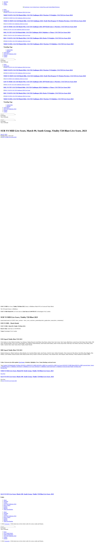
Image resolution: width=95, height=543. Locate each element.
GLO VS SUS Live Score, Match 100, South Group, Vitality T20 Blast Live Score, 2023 (27, 494)
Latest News (6, 52)
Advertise (6, 1)
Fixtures (5, 55)
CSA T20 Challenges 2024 (10, 54)
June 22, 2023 (4, 134)
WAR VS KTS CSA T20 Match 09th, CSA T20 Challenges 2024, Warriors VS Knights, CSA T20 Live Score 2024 (38, 15)
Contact (5, 4)
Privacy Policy (7, 505)
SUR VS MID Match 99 (70, 365)
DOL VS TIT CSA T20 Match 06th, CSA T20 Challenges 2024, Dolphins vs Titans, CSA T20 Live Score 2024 (37, 32)
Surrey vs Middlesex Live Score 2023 (28, 366)
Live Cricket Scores (8, 533)
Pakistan (8, 51)
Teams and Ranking (8, 509)
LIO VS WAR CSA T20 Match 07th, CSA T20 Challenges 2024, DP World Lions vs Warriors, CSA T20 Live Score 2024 (40, 26)
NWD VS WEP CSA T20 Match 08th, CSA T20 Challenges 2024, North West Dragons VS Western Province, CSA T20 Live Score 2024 (45, 21)
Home (5, 9)
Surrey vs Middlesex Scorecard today (61, 366)
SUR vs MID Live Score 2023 (57, 365)
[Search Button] (15, 59)
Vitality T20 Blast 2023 (75, 366)
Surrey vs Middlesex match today (45, 366)
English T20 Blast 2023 (17, 365)
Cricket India (10, 50)
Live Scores (6, 11)
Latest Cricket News (8, 534)
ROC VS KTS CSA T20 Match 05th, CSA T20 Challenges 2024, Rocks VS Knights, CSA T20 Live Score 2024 (37, 38)
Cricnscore (7, 524)
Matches (5, 508)
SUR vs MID (26, 365)
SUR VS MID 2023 (34, 365)
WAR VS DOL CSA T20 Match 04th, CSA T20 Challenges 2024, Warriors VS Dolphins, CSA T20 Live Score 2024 (38, 44)
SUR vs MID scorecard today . (83, 365)
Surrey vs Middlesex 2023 (13, 366)
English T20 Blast (7, 365)
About (5, 3)
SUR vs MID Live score (44, 365)
